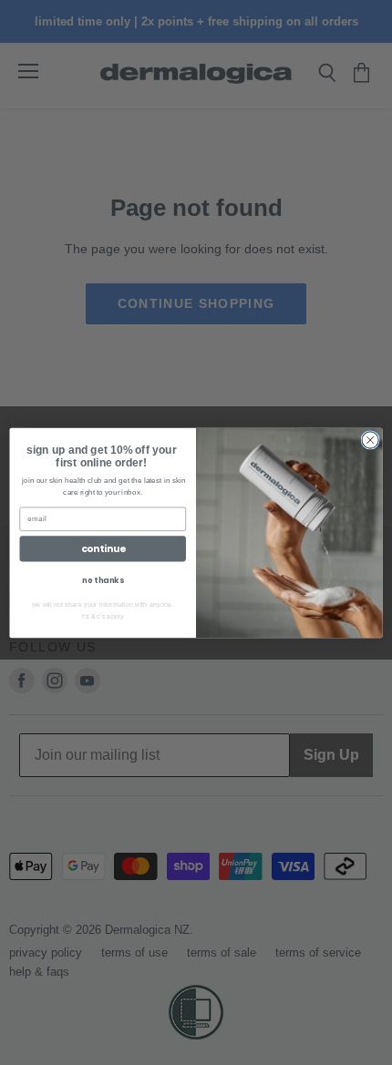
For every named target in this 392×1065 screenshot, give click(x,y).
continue (103, 548)
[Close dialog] (370, 439)
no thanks (102, 579)
